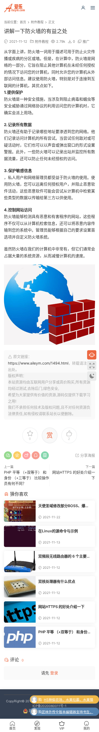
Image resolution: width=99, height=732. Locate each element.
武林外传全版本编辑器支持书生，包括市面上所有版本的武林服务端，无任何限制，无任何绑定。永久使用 (67, 712)
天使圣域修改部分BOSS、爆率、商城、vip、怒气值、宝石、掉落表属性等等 (65, 505)
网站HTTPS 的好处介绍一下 (61, 606)
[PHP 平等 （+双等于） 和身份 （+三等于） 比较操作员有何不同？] (20, 637)
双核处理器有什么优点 (56, 581)
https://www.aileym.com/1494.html (38, 363)
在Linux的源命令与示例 (58, 531)
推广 (86, 41)
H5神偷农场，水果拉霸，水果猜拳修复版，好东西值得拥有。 (68, 700)
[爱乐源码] (14, 8)
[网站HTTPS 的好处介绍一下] (20, 612)
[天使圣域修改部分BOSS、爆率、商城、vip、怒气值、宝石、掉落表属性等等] (20, 511)
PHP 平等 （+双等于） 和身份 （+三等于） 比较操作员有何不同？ (26, 478)
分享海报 (87, 455)
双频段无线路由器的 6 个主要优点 (64, 556)
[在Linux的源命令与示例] (20, 536)
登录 (54, 672)
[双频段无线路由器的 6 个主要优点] (20, 561)
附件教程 (42, 41)
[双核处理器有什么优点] (20, 586)
